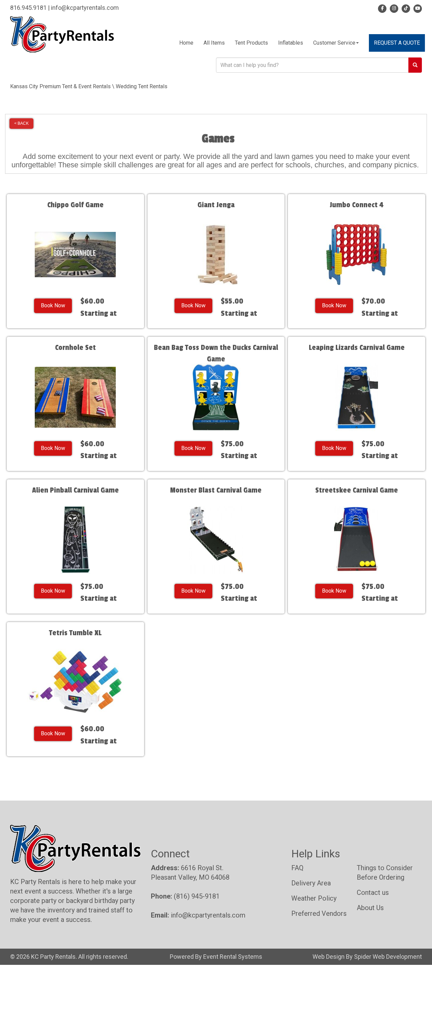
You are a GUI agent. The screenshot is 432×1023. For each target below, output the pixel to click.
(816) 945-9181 (197, 896)
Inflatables (290, 43)
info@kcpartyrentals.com (85, 7)
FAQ (297, 868)
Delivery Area (311, 883)
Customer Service (334, 43)
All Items (214, 43)
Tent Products (251, 43)
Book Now (53, 305)
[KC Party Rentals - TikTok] (405, 7)
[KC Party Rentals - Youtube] (416, 7)
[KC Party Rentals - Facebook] (382, 7)
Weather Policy (313, 898)
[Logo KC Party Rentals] (62, 34)
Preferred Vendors (319, 913)
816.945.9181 (28, 7)
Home (186, 43)
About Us (370, 908)
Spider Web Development (388, 956)
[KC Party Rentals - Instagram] (393, 7)
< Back (21, 123)
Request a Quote (397, 43)
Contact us (373, 892)
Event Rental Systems (232, 956)
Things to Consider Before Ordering (385, 872)
